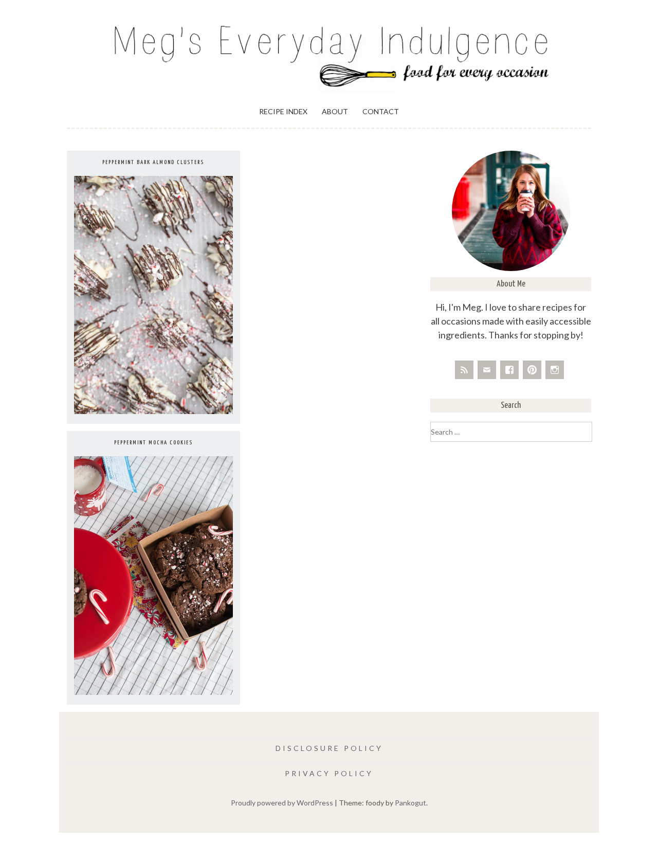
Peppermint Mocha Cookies (153, 442)
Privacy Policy (329, 773)
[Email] (487, 370)
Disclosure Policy (329, 748)
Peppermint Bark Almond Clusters (153, 162)
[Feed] (464, 370)
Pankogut (410, 802)
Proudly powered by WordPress (282, 802)
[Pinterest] (532, 370)
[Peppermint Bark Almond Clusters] (153, 411)
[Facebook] (509, 370)
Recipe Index (283, 111)
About (335, 111)
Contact (380, 111)
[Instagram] (554, 370)
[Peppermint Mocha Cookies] (153, 692)
